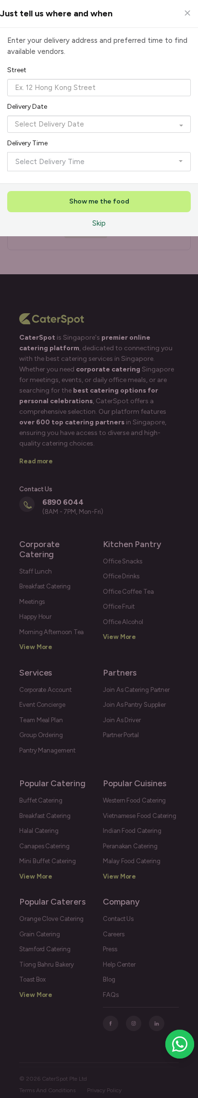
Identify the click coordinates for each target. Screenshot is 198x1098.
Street (16, 70)
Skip (99, 223)
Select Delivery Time (50, 161)
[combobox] (99, 87)
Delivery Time (27, 143)
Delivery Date (27, 106)
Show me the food (99, 201)
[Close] (187, 13)
